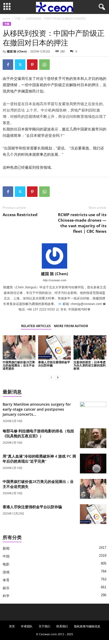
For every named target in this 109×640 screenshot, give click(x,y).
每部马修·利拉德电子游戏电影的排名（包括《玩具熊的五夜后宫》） (38, 433)
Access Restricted (20, 214)
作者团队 (27, 626)
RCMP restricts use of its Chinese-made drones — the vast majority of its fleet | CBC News (82, 223)
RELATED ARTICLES (36, 326)
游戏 (6, 572)
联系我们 (62, 626)
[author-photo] (54, 256)
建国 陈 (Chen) (17, 51)
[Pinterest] (32, 64)
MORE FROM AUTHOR (71, 326)
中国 (17, 18)
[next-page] (57, 377)
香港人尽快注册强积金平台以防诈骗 (54, 363)
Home (6, 18)
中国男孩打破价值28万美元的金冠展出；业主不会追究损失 (19, 365)
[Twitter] (20, 64)
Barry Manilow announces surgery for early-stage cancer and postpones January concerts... (37, 409)
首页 (12, 626)
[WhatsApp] (44, 64)
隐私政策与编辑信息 (87, 626)
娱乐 (6, 588)
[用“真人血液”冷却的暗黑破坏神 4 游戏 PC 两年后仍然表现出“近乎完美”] (93, 463)
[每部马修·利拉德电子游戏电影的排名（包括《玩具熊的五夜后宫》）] (93, 438)
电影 (6, 564)
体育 (6, 580)
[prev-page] (51, 377)
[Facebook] (8, 64)
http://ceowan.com (54, 280)
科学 (6, 596)
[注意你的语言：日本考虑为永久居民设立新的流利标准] (90, 347)
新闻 (6, 548)
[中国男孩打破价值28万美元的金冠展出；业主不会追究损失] (19, 347)
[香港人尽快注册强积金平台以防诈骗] (54, 347)
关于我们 (44, 626)
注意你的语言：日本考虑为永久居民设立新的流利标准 (90, 365)
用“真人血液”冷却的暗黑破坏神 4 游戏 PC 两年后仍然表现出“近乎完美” (39, 459)
